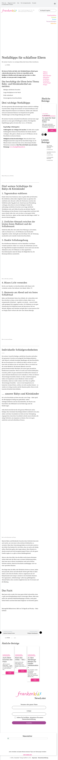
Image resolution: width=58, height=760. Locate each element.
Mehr (9, 672)
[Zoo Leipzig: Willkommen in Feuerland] (43, 146)
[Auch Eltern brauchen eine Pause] (8, 649)
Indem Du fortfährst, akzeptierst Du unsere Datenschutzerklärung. (30, 718)
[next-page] (45, 134)
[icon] (54, 3)
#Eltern (45, 74)
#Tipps (45, 84)
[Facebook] (49, 2)
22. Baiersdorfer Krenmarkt (50, 158)
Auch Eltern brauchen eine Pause (7, 660)
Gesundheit (45, 113)
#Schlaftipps (47, 83)
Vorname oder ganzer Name (29, 704)
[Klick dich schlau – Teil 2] (20, 649)
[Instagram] (49, 5)
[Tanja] (3, 65)
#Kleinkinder (47, 75)
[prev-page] (42, 134)
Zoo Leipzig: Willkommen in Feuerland (50, 146)
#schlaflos (46, 81)
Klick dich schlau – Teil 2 (20, 659)
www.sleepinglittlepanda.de (17, 147)
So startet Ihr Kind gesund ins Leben (48, 120)
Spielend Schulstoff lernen (9, 633)
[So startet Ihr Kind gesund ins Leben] (48, 108)
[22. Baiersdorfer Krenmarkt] (43, 158)
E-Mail (29, 711)
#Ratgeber (46, 77)
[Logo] (29, 694)
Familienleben (6, 654)
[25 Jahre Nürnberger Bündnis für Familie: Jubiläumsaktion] (33, 649)
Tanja (8, 65)
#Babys (45, 72)
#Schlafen (46, 79)
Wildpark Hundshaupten (32, 633)
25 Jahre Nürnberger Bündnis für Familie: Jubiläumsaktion (33, 662)
